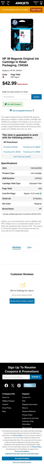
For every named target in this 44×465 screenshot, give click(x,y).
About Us (5, 397)
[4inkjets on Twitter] (12, 385)
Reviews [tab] (16, 247)
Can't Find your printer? (22, 157)
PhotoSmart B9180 (11, 147)
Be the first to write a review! (22, 301)
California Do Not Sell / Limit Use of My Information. (22, 454)
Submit (36, 97)
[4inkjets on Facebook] (6, 385)
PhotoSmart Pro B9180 (12, 152)
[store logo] (22, 3)
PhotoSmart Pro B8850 (31, 147)
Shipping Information (29, 404)
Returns (25, 408)
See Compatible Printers (22, 110)
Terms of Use (27, 428)
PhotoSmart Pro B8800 (31, 152)
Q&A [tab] (29, 247)
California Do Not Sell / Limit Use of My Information (30, 421)
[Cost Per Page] (41, 194)
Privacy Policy (27, 415)
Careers (5, 404)
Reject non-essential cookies (22, 462)
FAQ (23, 401)
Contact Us (26, 397)
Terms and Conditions (22, 451)
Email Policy (6, 408)
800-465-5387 (8, 4)
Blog (4, 411)
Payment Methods (29, 411)
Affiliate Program (8, 401)
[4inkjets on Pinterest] (19, 385)
